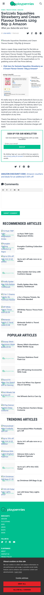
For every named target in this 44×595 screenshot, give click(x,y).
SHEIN (3, 533)
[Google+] (40, 33)
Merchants (5, 516)
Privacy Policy (6, 557)
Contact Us (5, 554)
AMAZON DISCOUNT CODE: (14, 174)
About (3, 551)
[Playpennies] (22, 3)
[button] (3, 190)
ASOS (3, 524)
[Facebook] (32, 33)
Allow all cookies (22, 590)
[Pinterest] (36, 33)
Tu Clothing (5, 521)
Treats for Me (11, 10)
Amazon (20, 10)
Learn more (18, 572)
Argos (3, 527)
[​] (22, 200)
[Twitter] (27, 33)
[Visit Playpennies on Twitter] (2, 542)
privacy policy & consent (14, 156)
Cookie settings (22, 578)
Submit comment (10, 213)
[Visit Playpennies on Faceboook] (6, 542)
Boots (3, 530)
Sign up (22, 147)
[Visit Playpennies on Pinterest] (10, 542)
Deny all (22, 584)
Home (3, 10)
